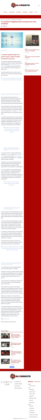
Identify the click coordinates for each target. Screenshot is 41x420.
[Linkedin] (13, 327)
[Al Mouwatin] (20, 5)
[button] (39, 5)
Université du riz (6, 318)
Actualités (7, 19)
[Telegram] (18, 327)
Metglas (16, 158)
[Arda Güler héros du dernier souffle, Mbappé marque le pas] (5, 344)
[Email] (16, 327)
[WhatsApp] (11, 327)
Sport (11, 342)
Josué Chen (18, 111)
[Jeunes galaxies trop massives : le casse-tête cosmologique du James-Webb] (5, 353)
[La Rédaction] (1, 26)
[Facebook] (6, 327)
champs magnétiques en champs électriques (10, 65)
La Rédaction (5, 26)
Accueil (2, 19)
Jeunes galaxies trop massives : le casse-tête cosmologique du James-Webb (16, 353)
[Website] (6, 384)
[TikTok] (9, 382)
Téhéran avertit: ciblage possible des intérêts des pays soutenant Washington (16, 336)
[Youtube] (8, 384)
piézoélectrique (8, 154)
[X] (8, 327)
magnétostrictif (16, 156)
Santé (11, 359)
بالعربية (12, 333)
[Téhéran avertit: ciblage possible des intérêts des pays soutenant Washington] (5, 336)
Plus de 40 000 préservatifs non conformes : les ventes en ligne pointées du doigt (16, 361)
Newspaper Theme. (25, 418)
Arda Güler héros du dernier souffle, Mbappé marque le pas (16, 344)
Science (12, 350)
